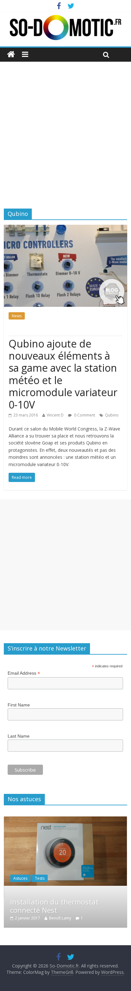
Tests (40, 878)
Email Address (24, 673)
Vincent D (55, 415)
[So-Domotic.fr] (65, 18)
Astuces (20, 878)
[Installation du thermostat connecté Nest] (65, 820)
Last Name (19, 736)
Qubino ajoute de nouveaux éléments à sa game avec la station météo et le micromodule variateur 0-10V (63, 374)
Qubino (112, 415)
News (17, 316)
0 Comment (84, 415)
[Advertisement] (65, 130)
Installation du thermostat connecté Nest (54, 906)
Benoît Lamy (60, 918)
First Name (19, 704)
